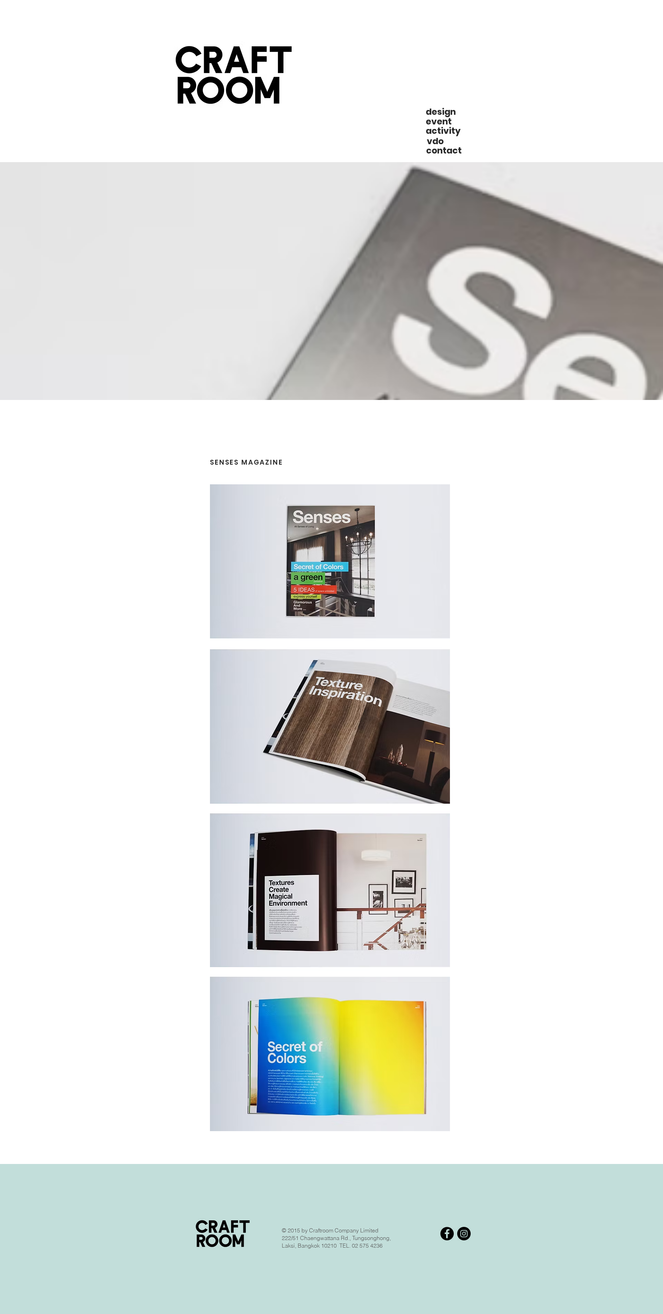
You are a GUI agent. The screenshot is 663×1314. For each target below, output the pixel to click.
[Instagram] (464, 1233)
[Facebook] (447, 1233)
